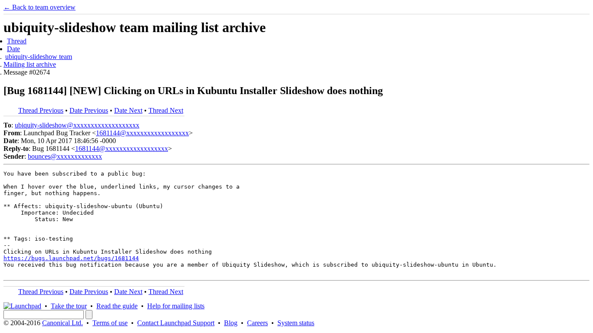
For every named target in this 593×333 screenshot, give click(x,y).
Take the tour (69, 306)
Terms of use (110, 322)
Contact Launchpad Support (175, 322)
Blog (230, 322)
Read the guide (117, 306)
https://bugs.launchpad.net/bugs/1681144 (71, 258)
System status (295, 322)
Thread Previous (40, 110)
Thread (16, 41)
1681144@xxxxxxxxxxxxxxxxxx (142, 133)
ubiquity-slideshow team (38, 56)
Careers (257, 322)
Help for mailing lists (175, 306)
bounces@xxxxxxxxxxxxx (65, 156)
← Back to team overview (39, 7)
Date (13, 48)
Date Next (128, 110)
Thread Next (165, 110)
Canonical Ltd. (62, 322)
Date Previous (88, 110)
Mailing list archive (29, 64)
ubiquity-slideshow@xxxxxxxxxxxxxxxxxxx (77, 125)
